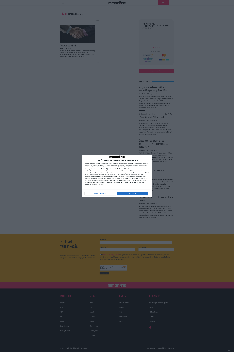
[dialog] (117, 176)
